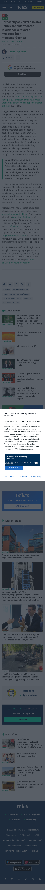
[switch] (36, 463)
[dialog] (22, 445)
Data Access (22, 476)
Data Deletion (9, 476)
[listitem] (21, 457)
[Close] (40, 413)
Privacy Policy (36, 476)
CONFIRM (13, 468)
